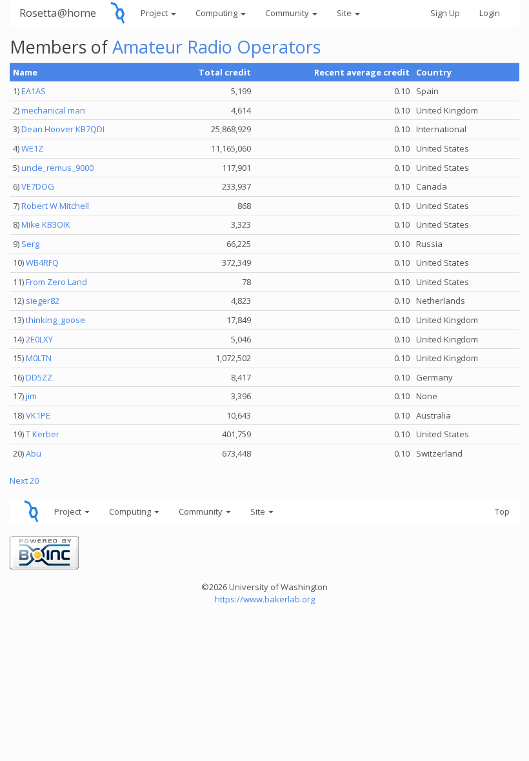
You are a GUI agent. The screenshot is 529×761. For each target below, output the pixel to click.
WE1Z (32, 148)
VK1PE (38, 415)
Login (489, 13)
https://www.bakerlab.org (265, 599)
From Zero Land (56, 282)
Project (155, 13)
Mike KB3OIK (45, 224)
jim (31, 396)
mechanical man (53, 110)
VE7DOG (37, 186)
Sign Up (445, 13)
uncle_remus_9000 (57, 167)
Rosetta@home (57, 12)
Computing (217, 13)
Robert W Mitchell (55, 206)
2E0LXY (39, 339)
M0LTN (39, 358)
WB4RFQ (42, 262)
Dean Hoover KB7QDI (63, 129)
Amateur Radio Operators (216, 47)
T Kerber (42, 434)
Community (288, 13)
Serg (30, 244)
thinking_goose (55, 320)
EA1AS (33, 91)
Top (502, 511)
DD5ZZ (39, 377)
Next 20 (24, 480)
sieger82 (42, 300)
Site (345, 13)
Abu (33, 453)
